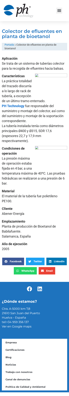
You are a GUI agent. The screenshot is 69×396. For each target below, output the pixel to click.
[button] (59, 11)
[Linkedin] (40, 289)
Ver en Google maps (16, 326)
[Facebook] (29, 289)
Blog (8, 357)
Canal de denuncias (18, 379)
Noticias (11, 364)
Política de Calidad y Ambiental (25, 386)
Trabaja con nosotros (19, 372)
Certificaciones (15, 349)
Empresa (11, 342)
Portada (9, 44)
